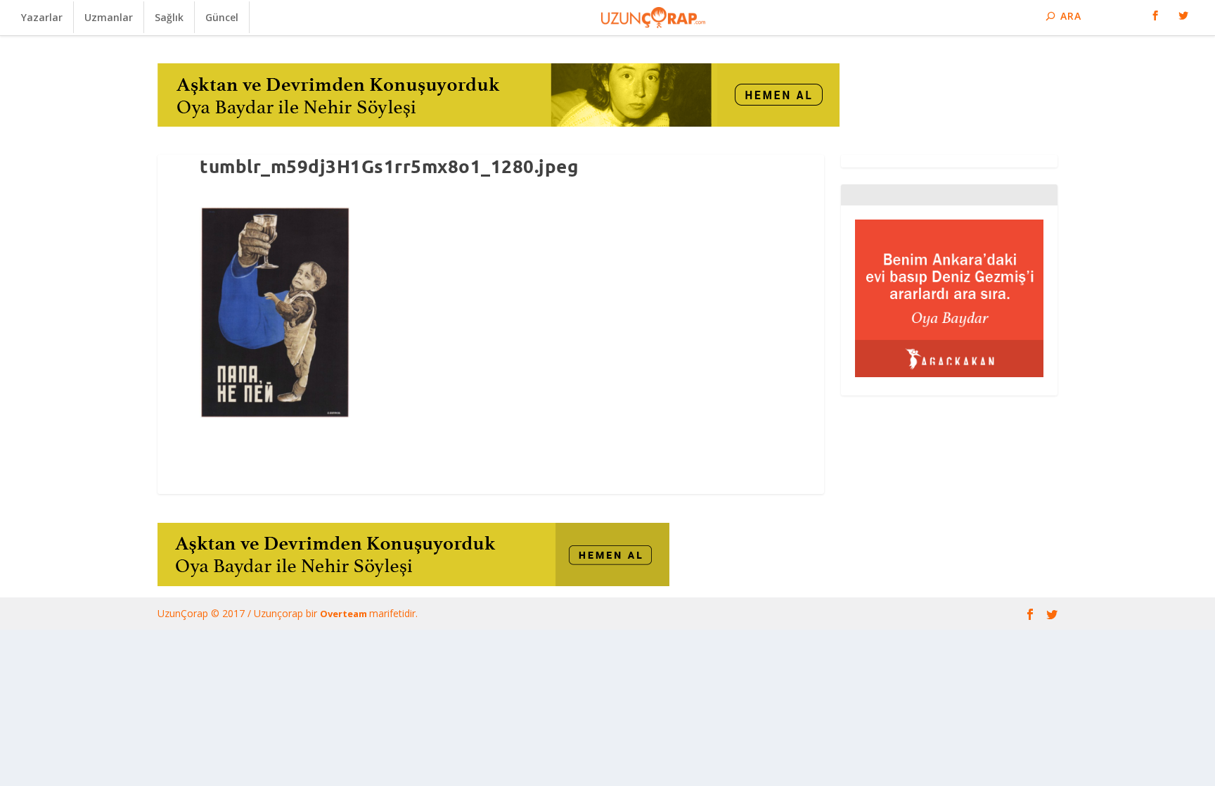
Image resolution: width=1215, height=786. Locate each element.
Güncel (221, 17)
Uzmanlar (108, 17)
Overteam (344, 613)
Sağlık (169, 17)
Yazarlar (42, 17)
